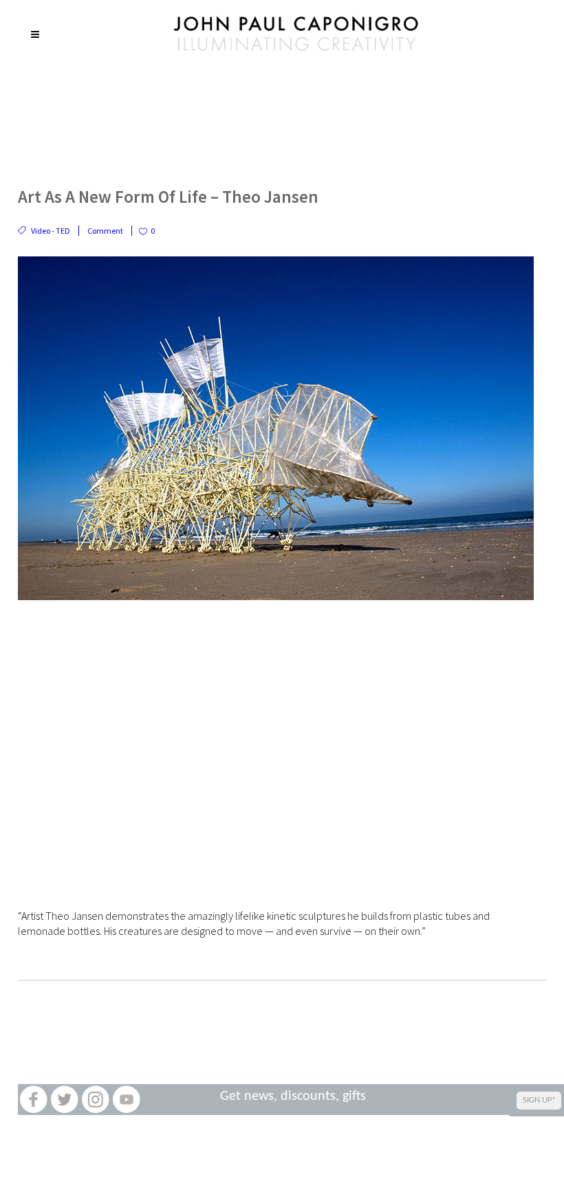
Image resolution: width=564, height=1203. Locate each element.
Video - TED (50, 230)
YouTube (126, 1099)
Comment (105, 230)
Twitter (64, 1099)
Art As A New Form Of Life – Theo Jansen (168, 197)
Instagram (95, 1099)
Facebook (33, 1099)
